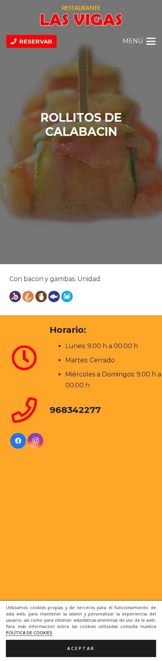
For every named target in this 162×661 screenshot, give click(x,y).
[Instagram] (35, 441)
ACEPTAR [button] (81, 648)
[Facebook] (18, 441)
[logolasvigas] (80, 15)
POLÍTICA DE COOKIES (29, 632)
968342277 (75, 409)
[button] (139, 41)
